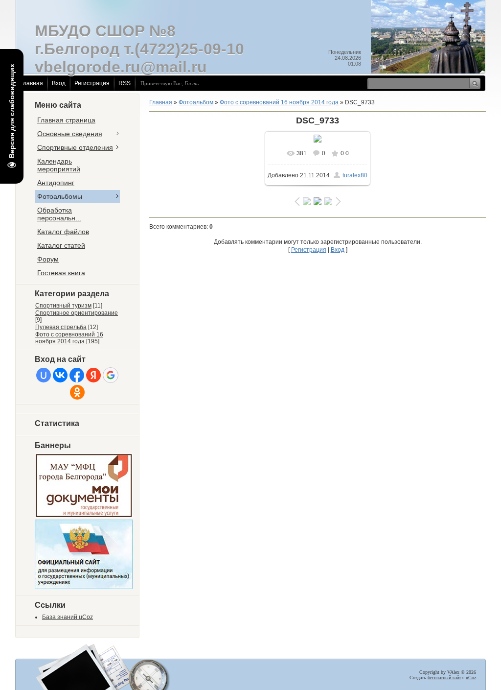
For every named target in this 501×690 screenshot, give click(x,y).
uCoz (471, 677)
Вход (59, 83)
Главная (31, 83)
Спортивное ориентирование (76, 312)
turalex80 (354, 175)
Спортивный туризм (63, 305)
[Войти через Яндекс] (93, 375)
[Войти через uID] (43, 375)
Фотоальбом (196, 102)
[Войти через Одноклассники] (77, 392)
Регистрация (92, 83)
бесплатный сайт (444, 677)
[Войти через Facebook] (76, 375)
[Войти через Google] (110, 375)
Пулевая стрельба (61, 327)
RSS (124, 83)
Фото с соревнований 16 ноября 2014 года (69, 338)
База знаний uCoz (67, 617)
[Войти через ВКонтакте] (60, 375)
